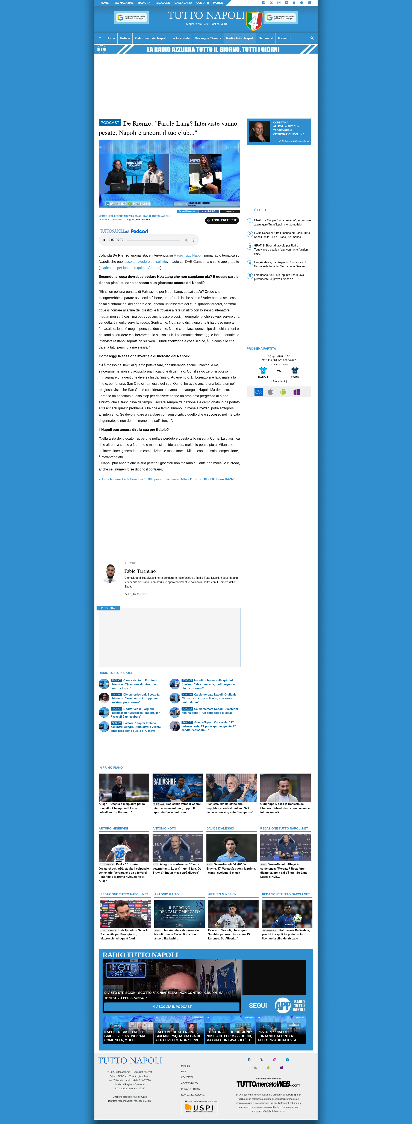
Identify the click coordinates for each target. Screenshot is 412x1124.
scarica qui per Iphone (116, 268)
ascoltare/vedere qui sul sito (145, 261)
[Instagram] (279, 3)
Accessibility (189, 1083)
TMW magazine (123, 3)
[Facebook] (264, 3)
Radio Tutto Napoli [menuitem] (240, 38)
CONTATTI (202, 3)
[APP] (259, 391)
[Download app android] (302, 3)
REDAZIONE (162, 3)
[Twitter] (271, 3)
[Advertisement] (279, 429)
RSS (183, 1071)
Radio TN (144, 3)
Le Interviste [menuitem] (180, 38)
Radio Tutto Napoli (188, 255)
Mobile (185, 1065)
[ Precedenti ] (279, 381)
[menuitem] (100, 38)
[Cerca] (312, 38)
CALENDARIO (183, 3)
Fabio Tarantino (112, 219)
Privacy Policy (190, 1089)
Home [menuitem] (111, 38)
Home (105, 3)
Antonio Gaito (140, 1096)
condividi (208, 211)
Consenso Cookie (192, 1095)
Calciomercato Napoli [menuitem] (151, 38)
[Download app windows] (309, 3)
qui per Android (148, 268)
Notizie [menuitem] (125, 38)
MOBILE (218, 3)
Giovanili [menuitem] (284, 38)
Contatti (187, 1077)
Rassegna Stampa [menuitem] (208, 38)
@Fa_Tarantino (139, 219)
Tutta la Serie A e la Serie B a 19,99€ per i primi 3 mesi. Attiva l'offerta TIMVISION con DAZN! (168, 479)
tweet (229, 211)
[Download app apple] (294, 3)
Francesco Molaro (141, 1101)
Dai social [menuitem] (266, 38)
